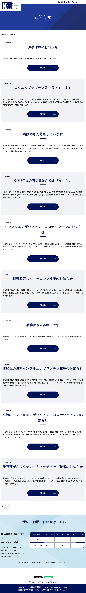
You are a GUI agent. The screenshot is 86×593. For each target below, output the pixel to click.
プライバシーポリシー (36, 582)
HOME (3, 34)
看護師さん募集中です (42, 325)
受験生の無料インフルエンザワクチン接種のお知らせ (43, 368)
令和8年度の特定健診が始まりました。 (43, 180)
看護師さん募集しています (43, 134)
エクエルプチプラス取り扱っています (43, 87)
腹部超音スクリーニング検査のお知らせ (43, 278)
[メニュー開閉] (81, 2)
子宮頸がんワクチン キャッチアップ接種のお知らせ (43, 466)
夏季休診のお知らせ (43, 47)
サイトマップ (53, 582)
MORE (43, 68)
